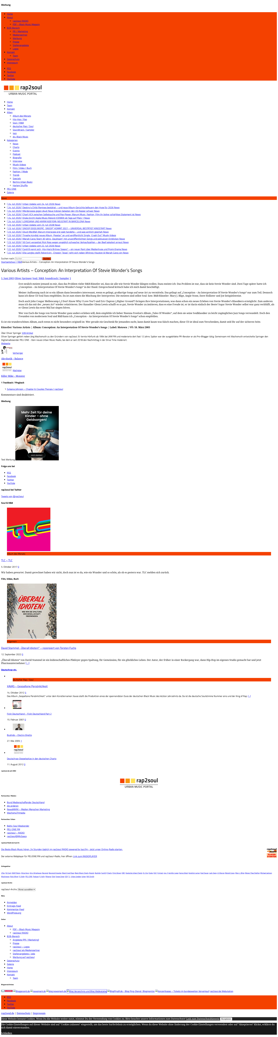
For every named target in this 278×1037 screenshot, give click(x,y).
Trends (16, 175)
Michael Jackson (266, 873)
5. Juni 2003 (7, 278)
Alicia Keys (25, 873)
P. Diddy (22, 876)
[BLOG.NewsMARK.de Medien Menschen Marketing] (56, 991)
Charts (16, 147)
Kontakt (11, 52)
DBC (123, 873)
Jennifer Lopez (173, 873)
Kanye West (183, 873)
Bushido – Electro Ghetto (19, 735)
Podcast (16, 154)
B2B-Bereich (13, 28)
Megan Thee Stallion (252, 873)
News (15, 143)
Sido (53, 876)
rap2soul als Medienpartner (26, 950)
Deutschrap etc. (9, 669)
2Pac (3, 873)
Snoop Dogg (60, 876)
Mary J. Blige (239, 873)
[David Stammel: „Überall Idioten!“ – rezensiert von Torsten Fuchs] (32, 638)
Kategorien (12, 140)
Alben (10, 112)
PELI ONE (11, 189)
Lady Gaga (213, 873)
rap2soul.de (7, 1013)
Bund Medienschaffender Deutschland (25, 802)
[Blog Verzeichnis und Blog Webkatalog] (87, 991)
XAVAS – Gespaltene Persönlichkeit (27, 686)
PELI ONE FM (13, 829)
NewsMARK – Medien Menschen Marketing (28, 809)
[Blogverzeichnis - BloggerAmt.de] (21, 991)
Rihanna (48, 876)
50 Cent (8, 873)
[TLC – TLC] (28, 550)
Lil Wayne (220, 873)
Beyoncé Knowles (55, 873)
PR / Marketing (20, 31)
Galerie (10, 192)
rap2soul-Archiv (9, 889)
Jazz (15, 133)
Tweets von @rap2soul (12, 496)
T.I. (69, 876)
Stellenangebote (21, 45)
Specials (17, 178)
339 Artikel (27, 333)
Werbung (17, 38)
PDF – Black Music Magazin (26, 24)
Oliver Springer (23, 278)
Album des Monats (22, 116)
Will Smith (90, 876)
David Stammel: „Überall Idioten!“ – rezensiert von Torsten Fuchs (38, 648)
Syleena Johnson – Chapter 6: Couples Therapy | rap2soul (35, 389)
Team (15, 55)
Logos (15, 48)
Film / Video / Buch (22, 168)
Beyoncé (45, 873)
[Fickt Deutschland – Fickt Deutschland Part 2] (17, 708)
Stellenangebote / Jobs (24, 953)
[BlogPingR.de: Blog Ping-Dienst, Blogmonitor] (131, 991)
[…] (27, 663)
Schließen (6, 1033)
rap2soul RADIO (20, 21)
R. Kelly (42, 876)
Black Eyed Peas (68, 873)
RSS (9, 997)
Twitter (10, 1004)
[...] (249, 696)
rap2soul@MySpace (17, 836)
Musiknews (5, 876)
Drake (151, 873)
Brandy (91, 873)
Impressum (12, 62)
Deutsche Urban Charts (134, 873)
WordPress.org (14, 913)
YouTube (11, 1007)
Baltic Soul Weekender (18, 826)
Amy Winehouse (36, 873)
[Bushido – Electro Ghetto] (18, 729)
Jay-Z (166, 873)
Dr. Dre (145, 873)
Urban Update (76, 876)
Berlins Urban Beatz (22, 182)
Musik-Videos (19, 164)
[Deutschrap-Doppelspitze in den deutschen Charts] (18, 752)
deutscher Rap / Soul (23, 126)
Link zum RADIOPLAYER (85, 856)
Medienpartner (20, 35)
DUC (155, 873)
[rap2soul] (23, 96)
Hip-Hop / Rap (20, 119)
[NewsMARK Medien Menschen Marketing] (38, 991)
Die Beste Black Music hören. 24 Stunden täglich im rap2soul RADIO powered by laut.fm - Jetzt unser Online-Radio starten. (62, 849)
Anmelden (12, 902)
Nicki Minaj (14, 876)
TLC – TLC (6, 560)
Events (16, 150)
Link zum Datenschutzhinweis (202, 1018)
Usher (84, 876)
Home (10, 14)
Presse (16, 41)
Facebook (11, 1000)
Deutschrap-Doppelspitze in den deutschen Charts (31, 758)
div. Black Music (20, 136)
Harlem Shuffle (20, 185)
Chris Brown (116, 873)
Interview (17, 161)
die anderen (13, 806)
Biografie (17, 157)
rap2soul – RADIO (16, 832)
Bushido (98, 873)
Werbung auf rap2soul (24, 957)
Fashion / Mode (20, 171)
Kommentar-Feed (15, 909)
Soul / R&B (18, 123)
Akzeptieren (226, 1019)
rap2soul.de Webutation (221, 991)
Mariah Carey (230, 873)
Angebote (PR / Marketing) (26, 939)
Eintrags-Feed (14, 906)
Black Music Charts (82, 873)
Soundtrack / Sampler (23, 129)
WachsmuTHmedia (16, 812)
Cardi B (103, 873)
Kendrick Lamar (194, 873)
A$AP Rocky (16, 873)
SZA (66, 876)
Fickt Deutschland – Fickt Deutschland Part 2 (29, 713)
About (10, 17)
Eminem (160, 873)
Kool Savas (204, 873)
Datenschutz (13, 59)
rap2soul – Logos (21, 946)
